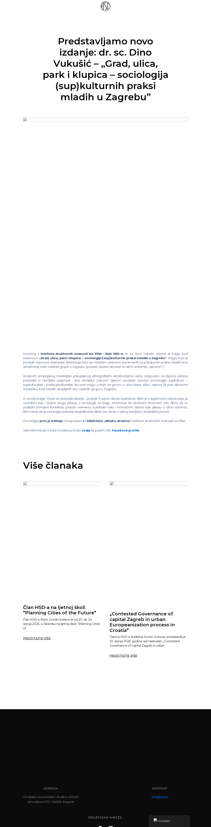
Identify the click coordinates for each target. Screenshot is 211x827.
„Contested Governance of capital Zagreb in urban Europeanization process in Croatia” (142, 622)
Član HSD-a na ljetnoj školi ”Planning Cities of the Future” (59, 610)
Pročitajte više (37, 638)
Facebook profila (125, 430)
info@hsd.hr (160, 797)
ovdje (86, 430)
